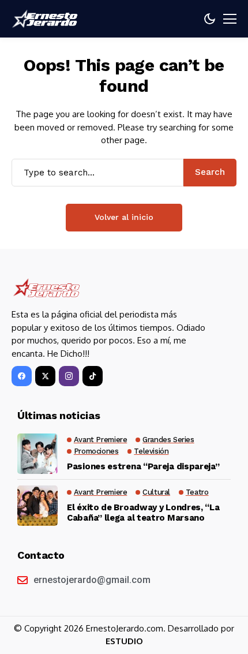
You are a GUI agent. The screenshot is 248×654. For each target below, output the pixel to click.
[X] (45, 376)
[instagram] (69, 376)
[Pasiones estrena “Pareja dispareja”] (37, 453)
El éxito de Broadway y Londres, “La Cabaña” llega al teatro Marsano (143, 512)
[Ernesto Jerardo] (46, 19)
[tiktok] (92, 376)
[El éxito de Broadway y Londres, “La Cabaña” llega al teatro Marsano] (37, 505)
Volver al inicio (124, 217)
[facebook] (22, 376)
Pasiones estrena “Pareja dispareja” (143, 466)
